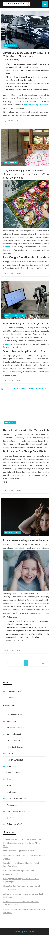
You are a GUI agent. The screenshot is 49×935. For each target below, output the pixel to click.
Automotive (10, 45)
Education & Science (14, 747)
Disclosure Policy (13, 691)
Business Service (13, 740)
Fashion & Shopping (14, 760)
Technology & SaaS (14, 824)
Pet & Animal (11, 805)
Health (9, 779)
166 (42, 663)
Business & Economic (15, 727)
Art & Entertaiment (14, 715)
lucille (19, 650)
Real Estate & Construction (17, 811)
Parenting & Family (12, 532)
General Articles (13, 772)
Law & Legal (9, 422)
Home (8, 785)
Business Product (13, 734)
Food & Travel (10, 163)
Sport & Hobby (12, 817)
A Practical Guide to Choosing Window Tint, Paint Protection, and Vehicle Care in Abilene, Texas (22, 842)
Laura (19, 121)
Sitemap (9, 697)
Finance (9, 753)
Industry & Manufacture (14, 315)
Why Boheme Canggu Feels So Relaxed (19, 850)
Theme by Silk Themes (25, 931)
